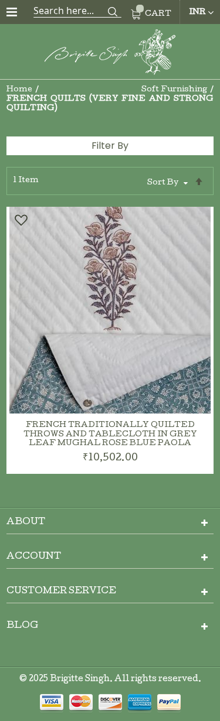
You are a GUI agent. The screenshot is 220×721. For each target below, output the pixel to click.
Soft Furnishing (175, 90)
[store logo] (110, 54)
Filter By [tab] (110, 145)
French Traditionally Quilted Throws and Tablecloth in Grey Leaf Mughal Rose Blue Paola (110, 435)
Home (20, 90)
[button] (20, 220)
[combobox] (77, 11)
